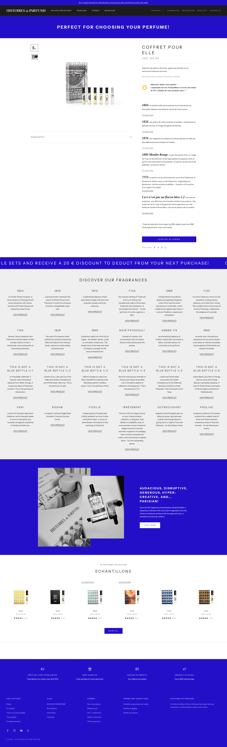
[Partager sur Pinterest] (162, 248)
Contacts (51, 717)
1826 (95, 611)
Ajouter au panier (169, 239)
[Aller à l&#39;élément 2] (34, 56)
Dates (8, 704)
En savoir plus (147, 115)
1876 (58, 611)
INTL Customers (94, 713)
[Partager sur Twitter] (158, 248)
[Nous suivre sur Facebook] (7, 730)
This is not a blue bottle (15, 713)
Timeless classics (13, 721)
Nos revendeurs (93, 704)
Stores (95, 11)
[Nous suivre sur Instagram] (14, 730)
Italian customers (94, 717)
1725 (169, 611)
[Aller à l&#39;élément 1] (34, 47)
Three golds (11, 717)
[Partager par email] (165, 248)
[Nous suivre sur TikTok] (28, 730)
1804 (21, 611)
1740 (206, 611)
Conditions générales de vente (135, 704)
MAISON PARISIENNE (61, 11)
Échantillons (52, 708)
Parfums (82, 11)
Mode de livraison (130, 713)
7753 (132, 611)
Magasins (110, 11)
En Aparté (10, 708)
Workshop (51, 713)
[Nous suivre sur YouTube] (21, 730)
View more (150, 525)
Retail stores (92, 708)
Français (156, 11)
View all (113, 631)
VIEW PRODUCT (20, 314)
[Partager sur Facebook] (154, 248)
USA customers (93, 721)
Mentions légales (130, 708)
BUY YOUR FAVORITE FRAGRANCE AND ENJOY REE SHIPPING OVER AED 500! (113, 3)
